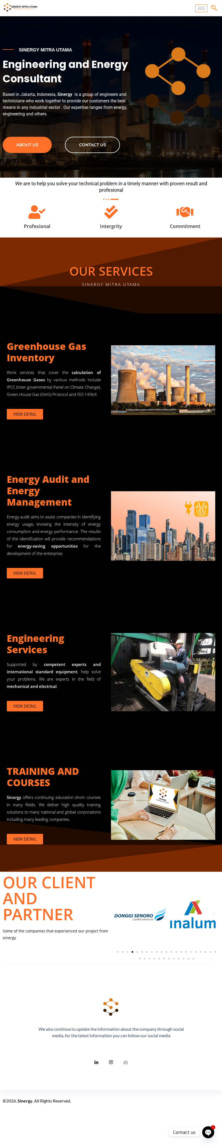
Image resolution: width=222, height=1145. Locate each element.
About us (27, 144)
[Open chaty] (208, 1132)
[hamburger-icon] (201, 8)
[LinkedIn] (96, 1061)
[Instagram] (111, 1061)
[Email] (125, 1061)
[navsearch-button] (214, 8)
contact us (92, 144)
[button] (119, 914)
